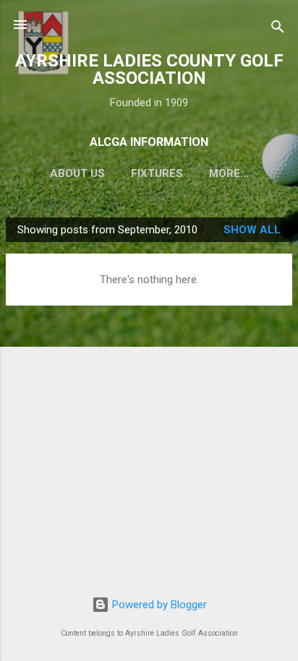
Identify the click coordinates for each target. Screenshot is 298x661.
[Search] (277, 29)
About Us (77, 173)
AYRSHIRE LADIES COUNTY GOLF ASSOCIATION (149, 69)
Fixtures (157, 173)
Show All (252, 229)
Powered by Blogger (158, 604)
